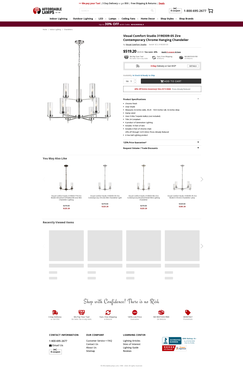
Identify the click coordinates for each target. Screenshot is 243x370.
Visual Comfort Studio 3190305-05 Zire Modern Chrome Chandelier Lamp (182, 197)
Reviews (127, 350)
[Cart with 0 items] (211, 10)
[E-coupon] (175, 10)
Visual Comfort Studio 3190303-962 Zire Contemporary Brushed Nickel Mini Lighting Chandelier (143, 198)
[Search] (152, 11)
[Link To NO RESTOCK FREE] (161, 312)
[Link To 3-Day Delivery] (55, 312)
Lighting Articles (131, 340)
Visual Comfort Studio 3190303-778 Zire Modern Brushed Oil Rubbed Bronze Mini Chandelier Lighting (66, 198)
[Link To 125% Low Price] (134, 312)
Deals (162, 3)
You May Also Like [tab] (55, 158)
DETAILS (193, 66)
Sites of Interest (131, 344)
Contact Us (92, 344)
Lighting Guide (130, 347)
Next (201, 179)
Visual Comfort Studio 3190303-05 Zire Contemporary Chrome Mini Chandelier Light (105, 197)
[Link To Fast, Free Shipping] (108, 312)
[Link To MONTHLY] (188, 312)
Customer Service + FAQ (99, 340)
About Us (91, 347)
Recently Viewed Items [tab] (58, 222)
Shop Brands (186, 18)
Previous (43, 179)
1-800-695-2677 (58, 341)
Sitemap (90, 350)
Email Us (57, 345)
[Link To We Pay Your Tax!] (82, 312)
